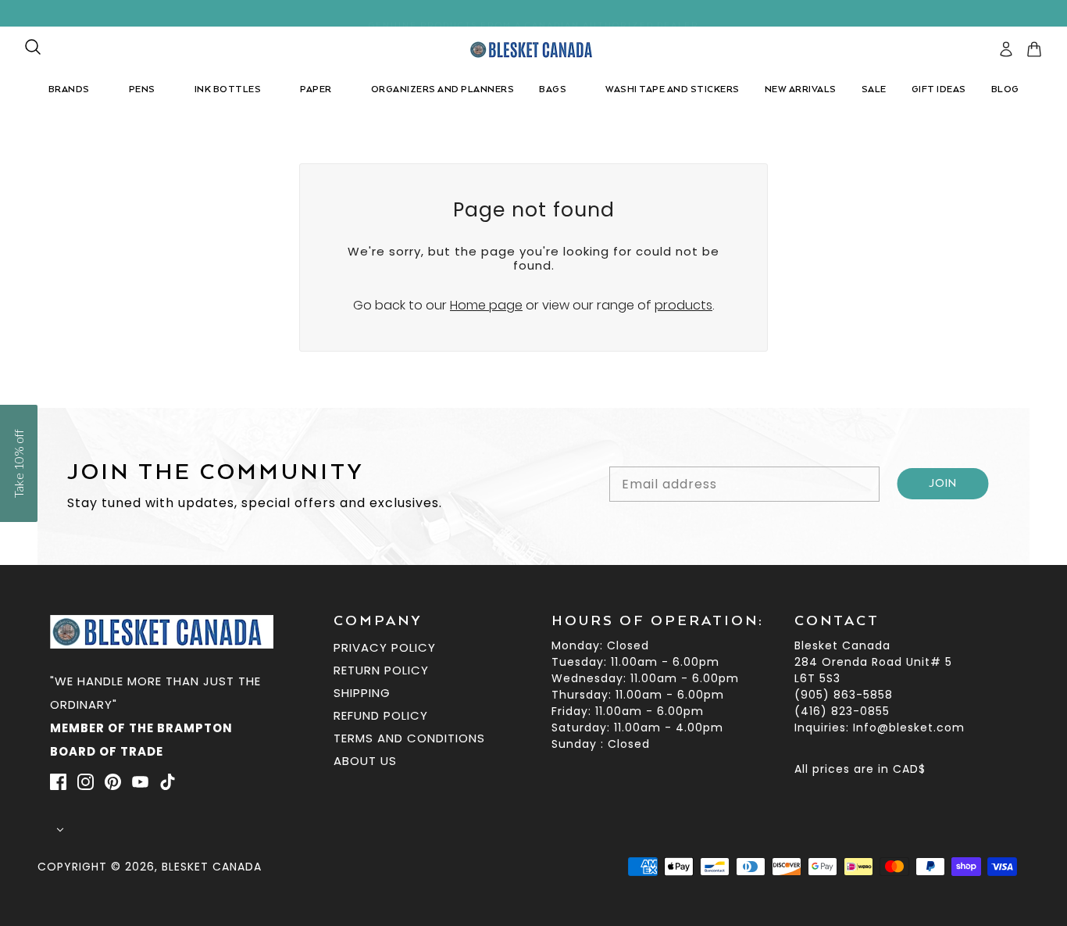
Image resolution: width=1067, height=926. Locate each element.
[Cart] (1034, 49)
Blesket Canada (212, 866)
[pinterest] (112, 782)
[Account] (1006, 49)
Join (943, 483)
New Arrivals (801, 89)
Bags (552, 89)
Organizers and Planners (443, 89)
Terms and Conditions (409, 738)
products (683, 305)
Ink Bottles (228, 89)
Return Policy (381, 670)
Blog (1005, 89)
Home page (486, 305)
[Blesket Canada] (534, 49)
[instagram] (85, 782)
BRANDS (69, 89)
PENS (142, 89)
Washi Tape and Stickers (672, 89)
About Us (365, 761)
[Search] (33, 47)
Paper (316, 89)
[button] (18, 463)
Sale (874, 89)
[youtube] (140, 782)
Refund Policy (381, 715)
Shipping (362, 693)
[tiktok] (167, 782)
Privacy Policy (385, 647)
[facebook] (58, 782)
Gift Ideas (939, 89)
